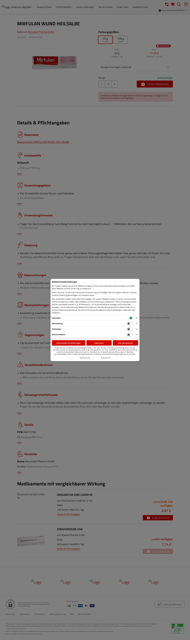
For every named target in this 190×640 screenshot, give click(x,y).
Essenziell (56, 317)
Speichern (99, 343)
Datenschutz (85, 357)
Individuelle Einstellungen (68, 343)
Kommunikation (58, 334)
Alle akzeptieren (125, 343)
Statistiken (56, 329)
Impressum (105, 357)
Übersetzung (57, 323)
